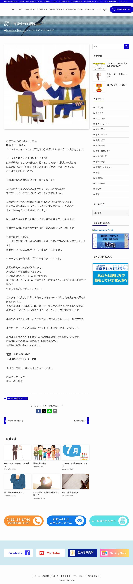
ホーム (37, 576)
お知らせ (99, 108)
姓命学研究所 (11, 30)
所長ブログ (21, 30)
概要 (64, 576)
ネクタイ (99, 113)
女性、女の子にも (103, 151)
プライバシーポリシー (77, 576)
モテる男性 (100, 129)
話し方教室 (100, 183)
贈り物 (98, 189)
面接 (97, 194)
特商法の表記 (93, 576)
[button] (38, 411)
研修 (97, 173)
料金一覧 (56, 576)
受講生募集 (100, 145)
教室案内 (45, 576)
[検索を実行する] (126, 46)
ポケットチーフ (102, 124)
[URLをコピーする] (55, 411)
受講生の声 (100, 140)
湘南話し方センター (104, 167)
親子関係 (99, 178)
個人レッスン (101, 135)
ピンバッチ (100, 118)
